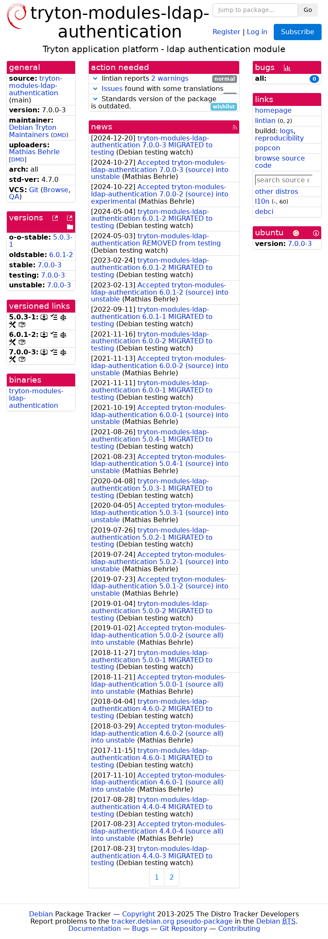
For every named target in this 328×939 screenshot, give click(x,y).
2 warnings (169, 78)
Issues (112, 89)
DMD (59, 135)
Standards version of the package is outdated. (163, 103)
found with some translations (168, 89)
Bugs (140, 928)
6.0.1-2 (61, 255)
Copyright (138, 914)
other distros (276, 191)
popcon (267, 148)
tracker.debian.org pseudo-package (172, 921)
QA (14, 197)
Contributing (239, 928)
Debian (41, 914)
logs (286, 131)
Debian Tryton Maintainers (32, 131)
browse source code (280, 162)
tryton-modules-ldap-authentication (35, 85)
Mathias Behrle (34, 152)
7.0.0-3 (50, 265)
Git (33, 190)
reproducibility (279, 138)
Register (226, 31)
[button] (95, 78)
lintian (265, 121)
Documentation (94, 928)
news (101, 127)
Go (308, 9)
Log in (257, 31)
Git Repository (183, 928)
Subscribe (297, 32)
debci (264, 212)
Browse (55, 190)
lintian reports (167, 78)
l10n (262, 201)
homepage (273, 110)
